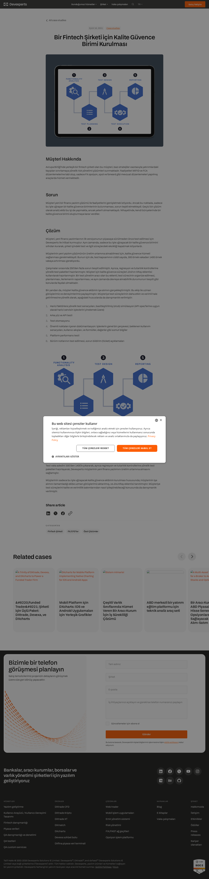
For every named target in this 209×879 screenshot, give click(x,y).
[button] (65, 456)
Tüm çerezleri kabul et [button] (137, 448)
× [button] (161, 420)
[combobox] (156, 420)
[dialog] (104, 439)
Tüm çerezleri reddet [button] (95, 448)
